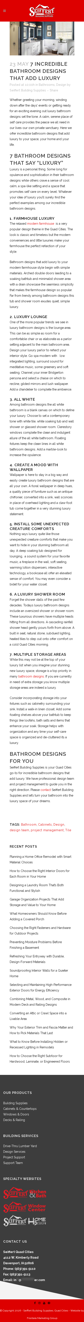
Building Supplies (15, 1103)
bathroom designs (31, 676)
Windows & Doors (16, 1114)
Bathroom (29, 824)
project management (47, 830)
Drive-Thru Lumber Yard (20, 1146)
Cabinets (45, 824)
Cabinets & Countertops (20, 1108)
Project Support (14, 1157)
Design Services (14, 1151)
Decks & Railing (14, 1120)
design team (19, 830)
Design (61, 84)
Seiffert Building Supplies (28, 90)
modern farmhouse (40, 223)
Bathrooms (47, 84)
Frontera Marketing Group (42, 1318)
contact (46, 790)
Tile (68, 830)
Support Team (13, 1163)
